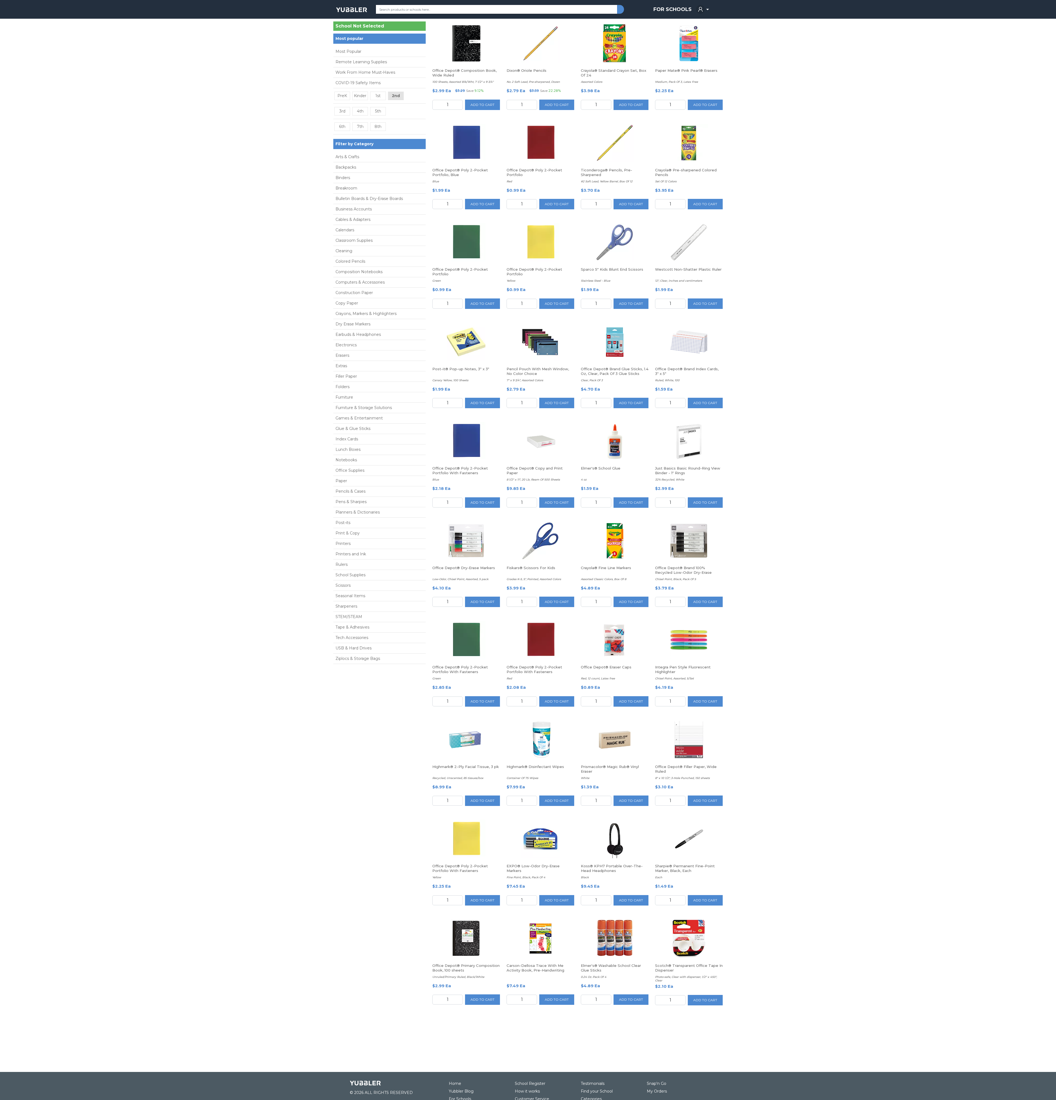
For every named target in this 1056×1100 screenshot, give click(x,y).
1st (378, 95)
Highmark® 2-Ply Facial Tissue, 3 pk (465, 766)
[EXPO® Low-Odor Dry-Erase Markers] (540, 839)
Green (436, 280)
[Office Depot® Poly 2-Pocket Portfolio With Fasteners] (466, 441)
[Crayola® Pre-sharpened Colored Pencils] (689, 143)
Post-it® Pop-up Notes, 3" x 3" (460, 369)
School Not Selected (360, 26)
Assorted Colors (591, 82)
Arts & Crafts (347, 156)
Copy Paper (347, 303)
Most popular (349, 38)
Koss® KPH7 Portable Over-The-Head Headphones (612, 868)
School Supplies (350, 574)
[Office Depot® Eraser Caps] (614, 640)
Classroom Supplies (354, 240)
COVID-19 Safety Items (358, 82)
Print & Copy (348, 533)
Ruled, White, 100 (667, 380)
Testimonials (592, 1083)
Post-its (343, 522)
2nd (396, 95)
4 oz (584, 479)
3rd (342, 111)
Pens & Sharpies (351, 501)
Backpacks (346, 167)
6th (342, 126)
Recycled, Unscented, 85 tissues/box (457, 778)
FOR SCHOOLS (672, 9)
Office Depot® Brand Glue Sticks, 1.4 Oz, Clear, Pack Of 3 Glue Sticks (614, 371)
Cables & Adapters (353, 219)
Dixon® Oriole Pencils (526, 70)
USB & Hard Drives (354, 648)
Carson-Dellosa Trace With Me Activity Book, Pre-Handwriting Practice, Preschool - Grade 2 (535, 970)
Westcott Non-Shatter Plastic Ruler (688, 269)
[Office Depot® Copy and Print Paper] (540, 441)
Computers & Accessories (360, 282)
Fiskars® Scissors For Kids (531, 568)
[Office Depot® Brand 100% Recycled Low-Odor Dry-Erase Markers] (689, 540)
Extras (341, 365)
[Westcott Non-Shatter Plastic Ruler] (689, 242)
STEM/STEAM (349, 616)
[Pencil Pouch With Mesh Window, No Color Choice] (540, 342)
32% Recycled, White (669, 479)
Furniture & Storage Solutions (364, 407)
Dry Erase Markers (353, 324)
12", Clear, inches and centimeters (678, 280)
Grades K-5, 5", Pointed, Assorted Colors (534, 579)
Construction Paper (354, 292)
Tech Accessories (352, 637)
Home (455, 1083)
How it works (527, 1091)
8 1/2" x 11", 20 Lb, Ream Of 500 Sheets (533, 479)
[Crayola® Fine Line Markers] (614, 541)
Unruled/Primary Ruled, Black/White (458, 977)
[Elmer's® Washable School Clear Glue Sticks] (614, 938)
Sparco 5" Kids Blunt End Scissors (612, 269)
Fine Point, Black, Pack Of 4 (526, 877)
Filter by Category (354, 143)
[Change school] (412, 27)
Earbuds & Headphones (358, 334)
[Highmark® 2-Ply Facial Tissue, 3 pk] (466, 739)
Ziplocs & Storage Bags (358, 658)
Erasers (342, 355)
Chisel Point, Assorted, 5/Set (674, 678)
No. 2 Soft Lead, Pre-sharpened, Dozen (533, 82)
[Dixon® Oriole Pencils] (540, 43)
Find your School (597, 1091)
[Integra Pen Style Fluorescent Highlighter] (689, 640)
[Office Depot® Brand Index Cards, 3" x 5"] (689, 342)
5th (378, 111)
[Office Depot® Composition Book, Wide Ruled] (466, 43)
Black (585, 877)
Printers (343, 543)
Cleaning (344, 250)
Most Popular (348, 51)
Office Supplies (350, 470)
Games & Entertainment (359, 418)
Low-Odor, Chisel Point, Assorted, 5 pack (460, 579)
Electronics (346, 344)
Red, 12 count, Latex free (598, 678)
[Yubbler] (351, 9)
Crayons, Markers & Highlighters (366, 313)
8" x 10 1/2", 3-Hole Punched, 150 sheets (682, 778)
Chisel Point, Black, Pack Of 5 (675, 579)
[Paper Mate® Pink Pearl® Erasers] (689, 43)
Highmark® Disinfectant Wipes (535, 766)
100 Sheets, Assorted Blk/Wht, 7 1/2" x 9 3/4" (463, 82)
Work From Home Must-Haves (365, 72)
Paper (341, 480)
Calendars (345, 229)
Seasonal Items (350, 595)
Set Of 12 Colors (665, 181)
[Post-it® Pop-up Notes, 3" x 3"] (466, 342)
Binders (343, 177)
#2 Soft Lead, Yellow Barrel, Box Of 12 (606, 181)
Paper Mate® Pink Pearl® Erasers (686, 70)
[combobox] (496, 9)
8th (378, 126)
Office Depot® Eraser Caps (606, 667)
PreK (342, 95)
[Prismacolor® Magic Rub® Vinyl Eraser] (614, 739)
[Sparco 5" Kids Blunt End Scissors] (614, 242)
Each (658, 877)
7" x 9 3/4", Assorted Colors (525, 380)
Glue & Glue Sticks (353, 428)
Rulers (342, 564)
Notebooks (346, 459)
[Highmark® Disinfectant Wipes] (540, 739)
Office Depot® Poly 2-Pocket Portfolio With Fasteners (460, 470)
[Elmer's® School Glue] (614, 441)
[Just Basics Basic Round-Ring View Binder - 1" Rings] (689, 441)
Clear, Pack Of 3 (592, 380)
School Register (530, 1083)
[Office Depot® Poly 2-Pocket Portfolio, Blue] (466, 143)
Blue (435, 181)
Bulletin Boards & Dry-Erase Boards (369, 198)
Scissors (343, 585)
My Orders (657, 1091)
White (585, 778)
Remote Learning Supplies (361, 61)
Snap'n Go (656, 1083)
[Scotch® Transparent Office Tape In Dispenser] (689, 938)
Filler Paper (346, 376)
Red (509, 181)
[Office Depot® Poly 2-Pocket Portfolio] (540, 143)
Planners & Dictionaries (358, 512)
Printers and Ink (351, 554)
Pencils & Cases (350, 491)
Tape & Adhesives (352, 627)
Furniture (344, 397)
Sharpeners (346, 606)
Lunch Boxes (348, 449)
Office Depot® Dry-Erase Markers (463, 568)
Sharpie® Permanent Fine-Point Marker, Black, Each (685, 868)
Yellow (511, 280)
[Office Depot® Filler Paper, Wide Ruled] (689, 739)
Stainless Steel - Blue (595, 280)
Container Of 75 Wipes (522, 778)
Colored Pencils (350, 261)
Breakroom (346, 188)
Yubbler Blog (461, 1091)
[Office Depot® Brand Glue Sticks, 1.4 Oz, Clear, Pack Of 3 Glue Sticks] (614, 341)
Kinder (360, 95)
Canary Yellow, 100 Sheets (450, 380)
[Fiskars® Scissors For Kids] (540, 541)
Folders (343, 386)
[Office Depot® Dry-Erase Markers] (466, 541)
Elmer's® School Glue (600, 468)
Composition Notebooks (359, 271)
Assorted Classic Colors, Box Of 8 (603, 579)
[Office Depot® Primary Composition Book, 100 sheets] (466, 938)
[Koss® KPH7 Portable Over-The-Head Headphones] (614, 839)
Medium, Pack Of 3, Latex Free (676, 82)
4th (360, 111)
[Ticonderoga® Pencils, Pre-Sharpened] (614, 143)
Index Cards (347, 439)
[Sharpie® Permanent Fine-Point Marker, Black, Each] (689, 839)
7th (360, 126)
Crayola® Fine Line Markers (606, 568)
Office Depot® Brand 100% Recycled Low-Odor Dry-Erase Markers (683, 572)
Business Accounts (354, 209)
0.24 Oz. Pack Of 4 (593, 977)
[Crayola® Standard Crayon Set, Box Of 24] (614, 43)
